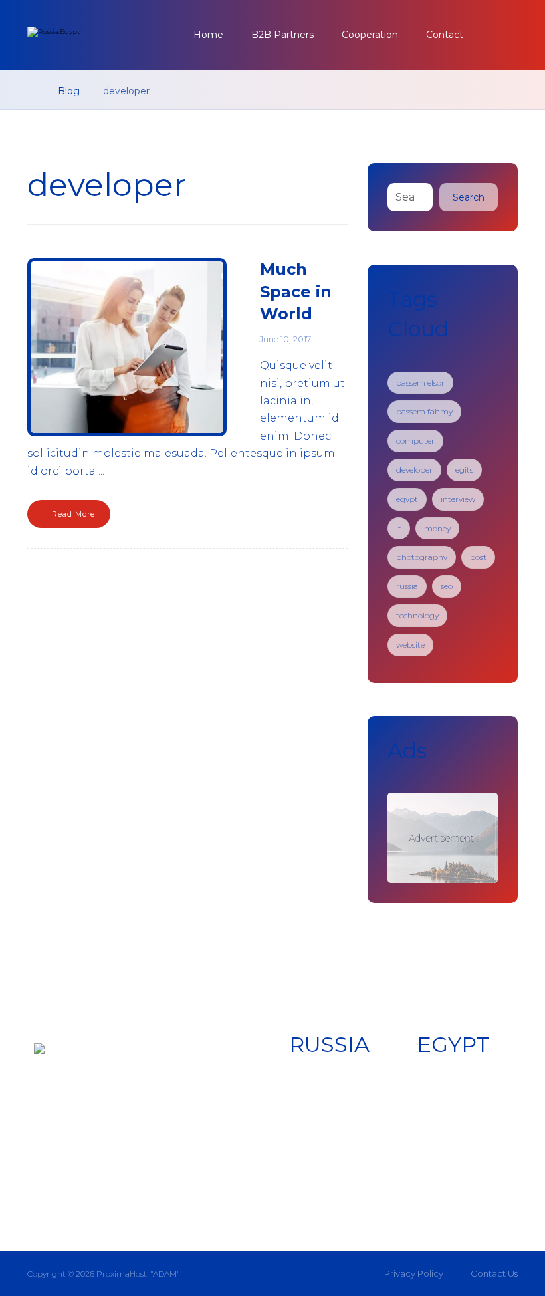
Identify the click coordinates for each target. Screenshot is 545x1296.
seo (447, 586)
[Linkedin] (120, 1167)
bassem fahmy (424, 411)
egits (464, 470)
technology (417, 615)
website (410, 645)
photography (421, 557)
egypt (407, 499)
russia (407, 586)
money (437, 528)
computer (415, 441)
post (478, 557)
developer (414, 470)
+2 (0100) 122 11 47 (464, 1142)
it (398, 528)
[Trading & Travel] (100, 37)
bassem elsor (420, 383)
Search (469, 197)
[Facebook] (48, 1167)
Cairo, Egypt (454, 1126)
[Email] (156, 1167)
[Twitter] (84, 1167)
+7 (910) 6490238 (334, 1158)
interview (458, 499)
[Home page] (31, 91)
